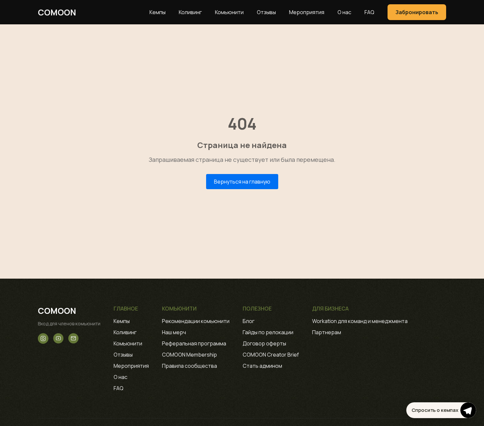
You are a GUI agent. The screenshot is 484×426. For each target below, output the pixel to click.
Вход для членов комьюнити (69, 323)
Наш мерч (174, 332)
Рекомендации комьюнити (195, 321)
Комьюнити (229, 12)
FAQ (369, 12)
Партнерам (326, 332)
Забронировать (416, 12)
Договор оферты (264, 343)
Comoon (57, 12)
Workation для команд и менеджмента (360, 321)
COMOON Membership (189, 354)
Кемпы (157, 12)
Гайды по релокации (268, 332)
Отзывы (266, 12)
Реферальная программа (194, 343)
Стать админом (262, 365)
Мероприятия (306, 12)
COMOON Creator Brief (271, 354)
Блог (249, 321)
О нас (344, 12)
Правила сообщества (189, 365)
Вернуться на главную (242, 181)
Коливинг (190, 12)
